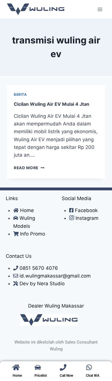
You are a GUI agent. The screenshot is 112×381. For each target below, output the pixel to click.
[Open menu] (99, 9)
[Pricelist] (37, 367)
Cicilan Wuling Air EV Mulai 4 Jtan (51, 104)
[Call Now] (63, 367)
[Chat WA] (89, 367)
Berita (20, 94)
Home (17, 376)
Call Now (66, 376)
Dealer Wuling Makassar (56, 306)
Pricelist (40, 376)
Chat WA (92, 376)
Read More (29, 167)
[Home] (16, 367)
